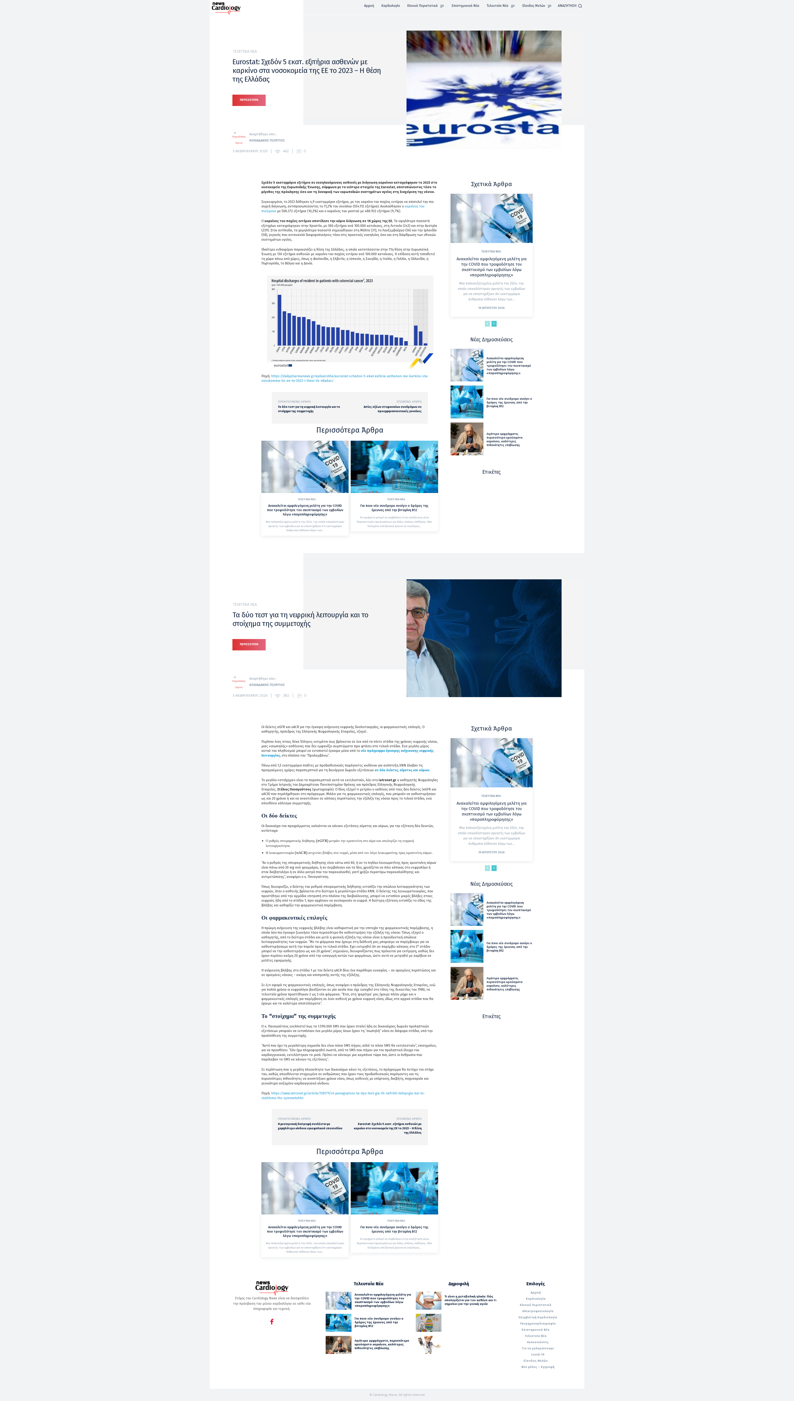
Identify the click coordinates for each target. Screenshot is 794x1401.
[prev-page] (487, 324)
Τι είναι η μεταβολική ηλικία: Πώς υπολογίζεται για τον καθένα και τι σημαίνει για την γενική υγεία (470, 1300)
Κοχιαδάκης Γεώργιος (267, 140)
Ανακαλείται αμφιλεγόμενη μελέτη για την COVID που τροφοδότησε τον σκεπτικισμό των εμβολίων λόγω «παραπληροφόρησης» (305, 510)
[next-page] (494, 324)
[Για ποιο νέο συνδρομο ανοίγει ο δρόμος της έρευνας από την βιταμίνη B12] (394, 467)
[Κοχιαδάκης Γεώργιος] (240, 137)
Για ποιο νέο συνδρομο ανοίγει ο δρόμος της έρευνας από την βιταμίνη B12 (394, 508)
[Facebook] (271, 1322)
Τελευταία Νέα (245, 51)
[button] (570, 6)
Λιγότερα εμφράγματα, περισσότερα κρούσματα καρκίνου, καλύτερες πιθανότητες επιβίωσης (505, 439)
